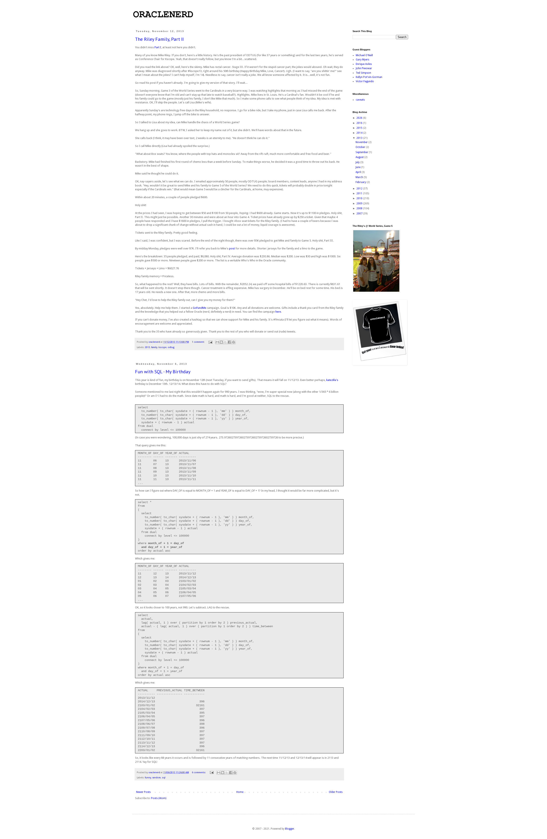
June (358, 167)
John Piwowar (364, 68)
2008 (359, 208)
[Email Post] (210, 342)
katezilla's (332, 380)
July (358, 162)
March (360, 177)
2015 (359, 127)
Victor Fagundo (365, 81)
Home (239, 792)
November (362, 142)
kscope (162, 347)
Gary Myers (362, 59)
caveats (360, 99)
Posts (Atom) (158, 798)
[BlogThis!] (221, 342)
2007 (359, 213)
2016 (359, 123)
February (361, 182)
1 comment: (198, 342)
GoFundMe (199, 307)
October (361, 147)
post (232, 248)
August (360, 157)
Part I (157, 47)
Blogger (289, 828)
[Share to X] (225, 342)
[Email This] (217, 342)
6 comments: (199, 772)
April (359, 172)
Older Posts (336, 792)
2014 (359, 132)
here (278, 311)
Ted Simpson (363, 72)
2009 (359, 203)
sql (163, 777)
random (156, 777)
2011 (359, 193)
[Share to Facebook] (229, 342)
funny (148, 777)
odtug (171, 347)
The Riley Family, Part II (159, 39)
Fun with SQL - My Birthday (162, 372)
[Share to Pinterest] (233, 342)
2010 (359, 198)
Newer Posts (143, 792)
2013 (147, 347)
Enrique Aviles (364, 64)
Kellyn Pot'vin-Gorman (369, 77)
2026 (359, 117)
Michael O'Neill (364, 55)
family (154, 347)
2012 (359, 188)
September (362, 152)
